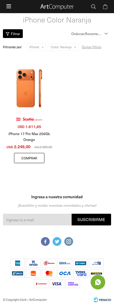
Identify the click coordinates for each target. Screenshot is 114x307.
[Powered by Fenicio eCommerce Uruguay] (102, 299)
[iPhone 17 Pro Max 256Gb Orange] (29, 82)
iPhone (34, 46)
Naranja (61, 46)
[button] (93, 6)
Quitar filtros (91, 46)
